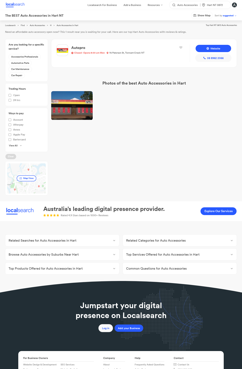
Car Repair (16, 75)
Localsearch (10, 25)
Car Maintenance (20, 69)
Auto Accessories (37, 25)
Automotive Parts (20, 62)
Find (23, 25)
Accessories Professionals (24, 56)
